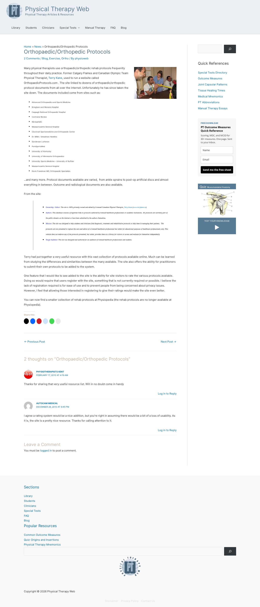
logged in (46, 450)
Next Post (168, 341)
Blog (123, 27)
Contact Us (148, 601)
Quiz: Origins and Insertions (41, 539)
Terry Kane (55, 78)
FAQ (113, 27)
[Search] (230, 49)
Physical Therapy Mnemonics (42, 544)
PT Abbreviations (208, 102)
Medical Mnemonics (210, 96)
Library (15, 27)
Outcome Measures (210, 78)
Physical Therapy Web (57, 9)
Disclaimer (111, 601)
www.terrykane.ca (139, 207)
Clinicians (48, 27)
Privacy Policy (129, 601)
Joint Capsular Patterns (212, 84)
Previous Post (34, 341)
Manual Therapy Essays (212, 108)
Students (31, 27)
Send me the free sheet (217, 169)
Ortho (65, 58)
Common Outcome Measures (42, 534)
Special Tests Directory (212, 72)
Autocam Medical (47, 403)
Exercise (54, 58)
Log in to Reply (167, 393)
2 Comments (32, 58)
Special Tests (68, 27)
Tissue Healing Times (211, 90)
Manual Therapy (95, 27)
